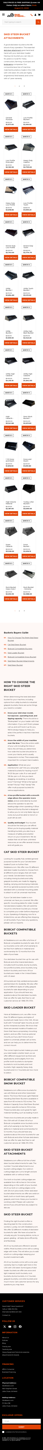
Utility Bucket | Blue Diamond (11, 284)
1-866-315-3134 (12, 1309)
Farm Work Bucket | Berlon (29, 412)
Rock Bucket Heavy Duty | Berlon (11, 583)
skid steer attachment (12, 50)
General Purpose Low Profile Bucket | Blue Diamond (11, 114)
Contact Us (6, 1315)
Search (38, 22)
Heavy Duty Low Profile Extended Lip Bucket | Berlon (11, 199)
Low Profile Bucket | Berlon (29, 114)
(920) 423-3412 (17, 1312)
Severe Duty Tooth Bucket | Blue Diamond (29, 242)
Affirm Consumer (8, 1369)
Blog (4, 1343)
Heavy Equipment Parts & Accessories (15, 1352)
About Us (5, 1337)
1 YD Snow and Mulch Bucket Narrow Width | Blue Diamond (11, 455)
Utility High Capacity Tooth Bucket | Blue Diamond (29, 370)
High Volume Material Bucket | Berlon (11, 498)
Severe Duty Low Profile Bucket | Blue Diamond (11, 242)
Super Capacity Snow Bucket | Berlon (11, 541)
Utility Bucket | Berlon (11, 327)
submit (21, 1427)
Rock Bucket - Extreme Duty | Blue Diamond (29, 583)
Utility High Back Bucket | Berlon (29, 327)
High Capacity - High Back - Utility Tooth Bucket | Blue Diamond (11, 412)
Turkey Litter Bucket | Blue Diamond (29, 498)
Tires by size (6, 1346)
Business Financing (9, 1372)
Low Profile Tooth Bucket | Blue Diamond (29, 199)
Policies (5, 1340)
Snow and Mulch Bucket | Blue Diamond (29, 455)
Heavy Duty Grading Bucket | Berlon (29, 156)
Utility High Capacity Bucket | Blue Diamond (11, 370)
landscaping (8, 64)
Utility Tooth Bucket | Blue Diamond (29, 284)
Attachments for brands (10, 1355)
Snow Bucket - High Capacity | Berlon (29, 541)
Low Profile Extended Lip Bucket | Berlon (11, 156)
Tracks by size (7, 1349)
